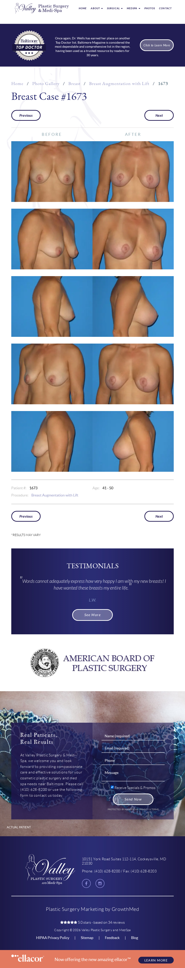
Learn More (156, 960)
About (96, 8)
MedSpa (132, 8)
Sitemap (87, 938)
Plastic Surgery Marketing (75, 909)
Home (83, 8)
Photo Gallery (46, 83)
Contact (165, 8)
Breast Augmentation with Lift (119, 83)
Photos (149, 8)
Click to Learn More (156, 45)
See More (92, 615)
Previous (25, 115)
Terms (155, 809)
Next (159, 115)
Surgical (113, 8)
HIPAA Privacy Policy (52, 938)
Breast (74, 83)
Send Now (133, 799)
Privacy (144, 809)
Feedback (112, 938)
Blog (134, 938)
